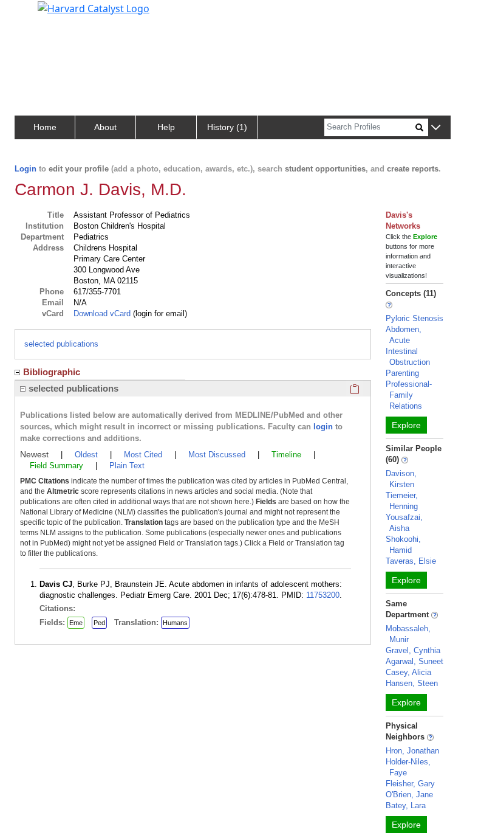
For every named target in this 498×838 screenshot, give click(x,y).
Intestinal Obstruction (408, 357)
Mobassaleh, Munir (408, 634)
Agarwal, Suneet (414, 661)
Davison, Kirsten (401, 479)
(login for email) (159, 313)
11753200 (322, 595)
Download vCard (102, 313)
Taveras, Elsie (411, 561)
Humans (175, 622)
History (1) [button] (227, 127)
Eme (76, 622)
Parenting (402, 373)
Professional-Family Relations (409, 394)
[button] (435, 128)
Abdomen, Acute (403, 335)
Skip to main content (50, 14)
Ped (99, 622)
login (323, 426)
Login (25, 168)
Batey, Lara (406, 805)
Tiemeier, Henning (402, 501)
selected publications (61, 343)
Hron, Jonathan (412, 750)
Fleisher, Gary (410, 783)
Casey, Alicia (408, 672)
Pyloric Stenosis (414, 318)
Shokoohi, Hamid (403, 545)
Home (44, 127)
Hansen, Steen (412, 683)
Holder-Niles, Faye (408, 767)
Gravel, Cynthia (413, 650)
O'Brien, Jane (409, 794)
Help (166, 127)
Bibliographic (51, 372)
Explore (406, 425)
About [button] (105, 127)
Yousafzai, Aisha (404, 523)
